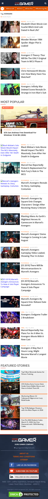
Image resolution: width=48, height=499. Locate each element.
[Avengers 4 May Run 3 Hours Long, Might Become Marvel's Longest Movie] (10, 351)
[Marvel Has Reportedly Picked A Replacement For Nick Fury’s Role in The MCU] (10, 168)
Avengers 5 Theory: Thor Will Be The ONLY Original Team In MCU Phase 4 (33, 58)
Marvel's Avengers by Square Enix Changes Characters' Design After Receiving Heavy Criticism (33, 203)
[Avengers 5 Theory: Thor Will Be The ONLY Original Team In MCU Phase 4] (10, 58)
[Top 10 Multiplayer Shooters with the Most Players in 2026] (10, 412)
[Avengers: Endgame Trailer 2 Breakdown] (10, 317)
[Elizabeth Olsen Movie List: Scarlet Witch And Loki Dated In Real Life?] (10, 27)
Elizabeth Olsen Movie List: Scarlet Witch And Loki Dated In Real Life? (34, 27)
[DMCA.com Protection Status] (24, 497)
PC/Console (8, 130)
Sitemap (24, 459)
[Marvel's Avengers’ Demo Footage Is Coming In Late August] (10, 237)
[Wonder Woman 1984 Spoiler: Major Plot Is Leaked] (10, 42)
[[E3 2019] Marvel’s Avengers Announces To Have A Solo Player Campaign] (10, 284)
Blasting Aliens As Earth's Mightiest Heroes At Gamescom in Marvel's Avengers (33, 221)
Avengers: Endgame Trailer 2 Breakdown (34, 316)
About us (24, 453)
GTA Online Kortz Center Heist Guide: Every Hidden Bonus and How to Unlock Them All (32, 386)
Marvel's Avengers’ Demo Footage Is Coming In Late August (33, 237)
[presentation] (2, 118)
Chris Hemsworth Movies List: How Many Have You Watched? (33, 73)
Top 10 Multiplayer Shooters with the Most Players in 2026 (32, 409)
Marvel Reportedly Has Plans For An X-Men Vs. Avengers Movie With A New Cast (32, 335)
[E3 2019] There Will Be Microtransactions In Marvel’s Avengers (32, 268)
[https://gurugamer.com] (24, 439)
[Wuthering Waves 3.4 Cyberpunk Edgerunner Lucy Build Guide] (10, 400)
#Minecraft (10, 8)
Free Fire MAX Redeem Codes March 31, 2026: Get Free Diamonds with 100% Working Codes (32, 423)
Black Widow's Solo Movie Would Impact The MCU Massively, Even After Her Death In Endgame (33, 152)
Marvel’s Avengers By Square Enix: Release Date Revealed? (33, 302)
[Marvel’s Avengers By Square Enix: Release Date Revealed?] (10, 302)
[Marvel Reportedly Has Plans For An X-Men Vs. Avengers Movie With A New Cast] (10, 333)
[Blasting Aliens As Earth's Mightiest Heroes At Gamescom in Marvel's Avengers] (10, 219)
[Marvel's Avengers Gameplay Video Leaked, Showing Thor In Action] (10, 252)
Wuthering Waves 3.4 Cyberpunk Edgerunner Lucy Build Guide (31, 398)
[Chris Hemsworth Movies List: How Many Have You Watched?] (10, 74)
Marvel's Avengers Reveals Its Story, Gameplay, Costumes (34, 185)
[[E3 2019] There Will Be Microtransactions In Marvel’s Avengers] (10, 268)
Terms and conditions (24, 456)
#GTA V (19, 8)
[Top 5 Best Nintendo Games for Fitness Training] (10, 376)
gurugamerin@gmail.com (25, 448)
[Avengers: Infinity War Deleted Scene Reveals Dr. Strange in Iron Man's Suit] (10, 89)
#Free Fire (29, 8)
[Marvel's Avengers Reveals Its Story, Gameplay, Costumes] (10, 185)
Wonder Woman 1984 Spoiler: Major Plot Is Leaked (31, 42)
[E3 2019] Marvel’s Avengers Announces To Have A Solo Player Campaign (33, 286)
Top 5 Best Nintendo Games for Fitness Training (32, 373)
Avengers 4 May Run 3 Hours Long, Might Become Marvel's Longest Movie (33, 353)
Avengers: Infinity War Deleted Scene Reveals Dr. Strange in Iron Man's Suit (33, 89)
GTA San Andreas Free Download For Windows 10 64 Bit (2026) (20, 133)
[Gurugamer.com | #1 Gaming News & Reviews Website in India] (24, 3)
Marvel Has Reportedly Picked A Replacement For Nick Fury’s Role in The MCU (33, 170)
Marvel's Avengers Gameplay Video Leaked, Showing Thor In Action (33, 252)
